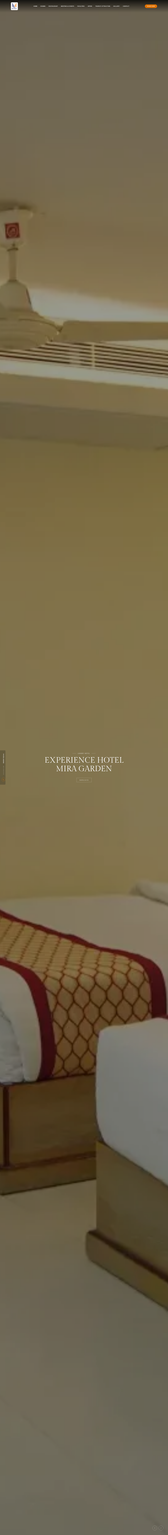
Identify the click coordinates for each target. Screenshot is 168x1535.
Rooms (43, 6)
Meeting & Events (67, 6)
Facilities (81, 6)
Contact (126, 6)
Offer (90, 6)
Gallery (116, 6)
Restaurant (53, 6)
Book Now (151, 6)
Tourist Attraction (102, 6)
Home (36, 6)
